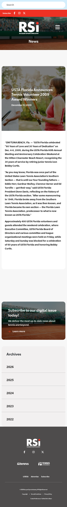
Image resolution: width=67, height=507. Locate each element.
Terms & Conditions (36, 494)
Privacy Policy (48, 494)
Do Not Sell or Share (47, 498)
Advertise (35, 477)
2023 (10, 406)
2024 (10, 393)
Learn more (18, 331)
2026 (10, 367)
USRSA (25, 477)
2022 (10, 419)
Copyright (25, 494)
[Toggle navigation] (57, 27)
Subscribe (7, 13)
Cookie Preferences (35, 498)
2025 (10, 380)
